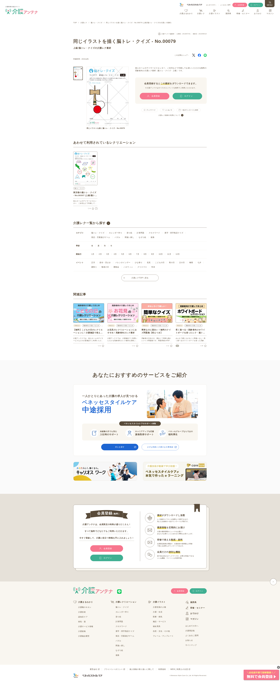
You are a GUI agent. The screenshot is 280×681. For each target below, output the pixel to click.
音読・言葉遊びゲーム (100, 237)
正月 (93, 262)
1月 (92, 254)
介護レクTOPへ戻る (140, 278)
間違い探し (129, 237)
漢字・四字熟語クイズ (173, 233)
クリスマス (142, 267)
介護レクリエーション (126, 602)
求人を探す (119, 447)
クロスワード (154, 233)
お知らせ (189, 640)
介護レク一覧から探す (89, 223)
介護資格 (82, 631)
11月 (169, 254)
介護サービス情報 (85, 626)
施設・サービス (159, 621)
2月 (100, 254)
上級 (75, 48)
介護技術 (82, 612)
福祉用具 (156, 626)
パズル (117, 237)
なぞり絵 (142, 237)
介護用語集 (190, 631)
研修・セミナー (197, 608)
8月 (145, 254)
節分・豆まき (105, 262)
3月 (107, 254)
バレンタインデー (122, 262)
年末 (153, 267)
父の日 (182, 262)
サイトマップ (191, 645)
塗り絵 (129, 233)
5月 (122, 254)
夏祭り (94, 267)
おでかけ (194, 613)
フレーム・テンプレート (163, 636)
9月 (152, 254)
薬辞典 (193, 602)
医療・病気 (157, 617)
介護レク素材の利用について (169, 115)
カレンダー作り (115, 233)
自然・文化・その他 (161, 631)
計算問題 (140, 233)
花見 (149, 262)
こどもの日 (159, 262)
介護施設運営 (83, 636)
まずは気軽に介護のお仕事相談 (160, 447)
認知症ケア (83, 617)
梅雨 (191, 262)
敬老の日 (105, 267)
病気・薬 (82, 622)
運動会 (116, 267)
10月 (161, 254)
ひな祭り (138, 262)
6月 (130, 254)
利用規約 (162, 669)
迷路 (152, 237)
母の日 (172, 262)
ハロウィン (128, 267)
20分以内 (85, 59)
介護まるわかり (85, 602)
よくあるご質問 (225, 5)
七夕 (199, 262)
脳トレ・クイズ (87, 48)
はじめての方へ (211, 5)
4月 (115, 254)
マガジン (194, 619)
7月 (137, 254)
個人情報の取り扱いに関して (142, 669)
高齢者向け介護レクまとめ (91, 325)
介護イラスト (159, 602)
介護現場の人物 (159, 607)
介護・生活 (157, 612)
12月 (178, 254)
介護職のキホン (84, 607)
